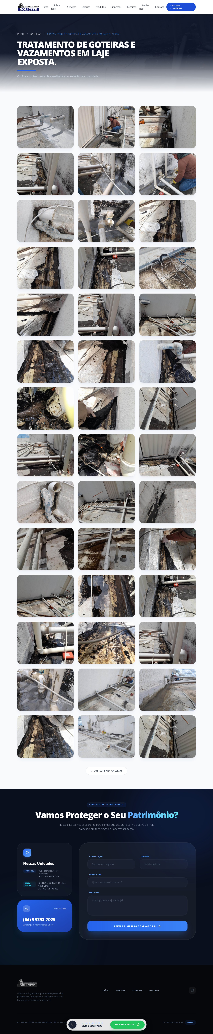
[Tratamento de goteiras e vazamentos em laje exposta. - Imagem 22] (45, 455)
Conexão (145, 856)
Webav (190, 1022)
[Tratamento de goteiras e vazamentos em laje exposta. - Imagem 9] (167, 221)
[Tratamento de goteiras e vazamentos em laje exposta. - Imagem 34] (45, 643)
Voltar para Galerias (108, 770)
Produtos (100, 7)
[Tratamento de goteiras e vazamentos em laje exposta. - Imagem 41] (106, 736)
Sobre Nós (55, 7)
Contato (159, 7)
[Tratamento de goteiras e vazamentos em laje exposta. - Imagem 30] (167, 549)
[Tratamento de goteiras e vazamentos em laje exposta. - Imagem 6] (167, 174)
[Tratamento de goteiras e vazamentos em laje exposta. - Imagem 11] (106, 268)
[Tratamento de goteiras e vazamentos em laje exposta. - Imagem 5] (106, 174)
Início (21, 34)
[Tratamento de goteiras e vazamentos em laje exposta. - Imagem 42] (167, 736)
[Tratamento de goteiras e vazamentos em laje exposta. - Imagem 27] (167, 502)
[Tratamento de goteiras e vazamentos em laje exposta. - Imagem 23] (106, 455)
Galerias (85, 7)
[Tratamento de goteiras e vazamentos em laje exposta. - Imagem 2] (106, 127)
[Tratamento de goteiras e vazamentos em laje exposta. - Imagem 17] (106, 361)
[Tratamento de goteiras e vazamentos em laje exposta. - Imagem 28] (45, 549)
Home (45, 7)
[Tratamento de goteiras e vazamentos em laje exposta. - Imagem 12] (167, 268)
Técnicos (131, 7)
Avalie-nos (144, 7)
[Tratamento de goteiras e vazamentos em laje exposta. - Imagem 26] (106, 502)
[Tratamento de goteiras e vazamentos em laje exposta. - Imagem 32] (106, 596)
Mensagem (94, 893)
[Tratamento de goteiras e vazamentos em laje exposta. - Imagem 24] (167, 455)
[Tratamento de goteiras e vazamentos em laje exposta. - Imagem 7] (45, 221)
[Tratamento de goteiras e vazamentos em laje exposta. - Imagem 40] (45, 736)
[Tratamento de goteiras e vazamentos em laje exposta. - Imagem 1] (45, 127)
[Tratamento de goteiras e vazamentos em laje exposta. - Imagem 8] (106, 221)
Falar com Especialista (176, 7)
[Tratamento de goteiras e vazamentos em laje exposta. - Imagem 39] (167, 690)
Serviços (71, 7)
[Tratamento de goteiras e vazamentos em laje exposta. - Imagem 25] (45, 502)
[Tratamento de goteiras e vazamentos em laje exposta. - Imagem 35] (106, 643)
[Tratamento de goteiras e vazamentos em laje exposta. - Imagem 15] (167, 315)
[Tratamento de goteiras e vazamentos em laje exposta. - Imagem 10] (45, 268)
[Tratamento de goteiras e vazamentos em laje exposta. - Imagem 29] (106, 549)
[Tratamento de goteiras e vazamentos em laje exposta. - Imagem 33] (167, 596)
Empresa (120, 990)
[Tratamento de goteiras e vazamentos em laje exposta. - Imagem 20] (106, 408)
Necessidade (95, 875)
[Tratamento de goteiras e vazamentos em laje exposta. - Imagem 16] (45, 361)
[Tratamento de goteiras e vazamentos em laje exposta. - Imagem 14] (106, 315)
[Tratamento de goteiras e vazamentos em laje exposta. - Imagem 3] (167, 127)
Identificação (96, 856)
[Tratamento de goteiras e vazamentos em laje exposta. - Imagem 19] (45, 408)
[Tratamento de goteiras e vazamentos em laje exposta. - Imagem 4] (45, 174)
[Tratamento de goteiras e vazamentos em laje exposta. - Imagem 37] (45, 690)
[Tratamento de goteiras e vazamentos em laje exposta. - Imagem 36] (167, 643)
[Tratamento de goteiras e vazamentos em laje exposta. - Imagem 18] (167, 361)
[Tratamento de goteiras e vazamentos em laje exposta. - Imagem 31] (45, 596)
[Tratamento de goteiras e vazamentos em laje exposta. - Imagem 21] (167, 408)
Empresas (116, 7)
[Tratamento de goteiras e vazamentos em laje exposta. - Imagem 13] (45, 315)
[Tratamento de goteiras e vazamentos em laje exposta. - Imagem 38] (106, 690)
